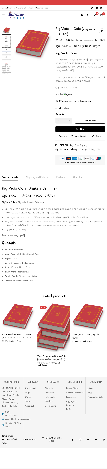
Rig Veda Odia (8, 202)
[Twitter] (92, 8)
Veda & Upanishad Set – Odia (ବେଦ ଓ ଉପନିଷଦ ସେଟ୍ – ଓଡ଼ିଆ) (51, 358)
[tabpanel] (53, 235)
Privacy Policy (29, 439)
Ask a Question (81, 136)
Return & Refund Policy (9, 441)
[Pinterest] (104, 440)
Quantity (59, 114)
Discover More (41, 7)
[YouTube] (96, 440)
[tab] (10, 177)
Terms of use (7, 435)
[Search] (88, 15)
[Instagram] (80, 440)
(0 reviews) (100, 39)
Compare (63, 136)
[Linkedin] (101, 8)
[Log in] (82, 15)
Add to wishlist (102, 31)
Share (98, 136)
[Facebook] (97, 8)
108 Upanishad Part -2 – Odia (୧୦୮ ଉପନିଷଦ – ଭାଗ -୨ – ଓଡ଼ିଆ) (17, 336)
